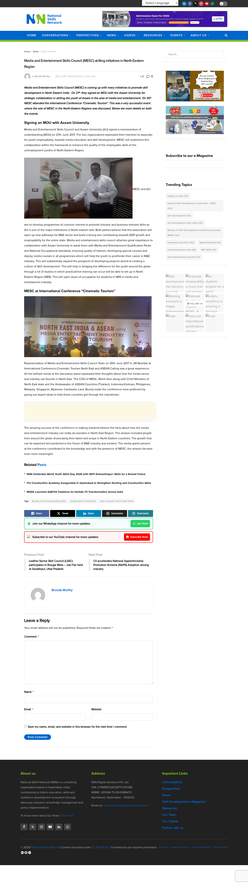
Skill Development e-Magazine (184, 801)
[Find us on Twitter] (195, 3)
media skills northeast (83, 501)
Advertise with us (179, 847)
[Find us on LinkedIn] (184, 3)
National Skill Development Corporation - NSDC (192, 206)
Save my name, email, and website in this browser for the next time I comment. (77, 727)
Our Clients (170, 821)
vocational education (181, 242)
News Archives (49, 51)
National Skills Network (45, 847)
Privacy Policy (220, 847)
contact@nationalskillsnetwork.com (125, 805)
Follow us (196, 303)
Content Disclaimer (201, 847)
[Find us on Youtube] (206, 3)
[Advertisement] (90, 411)
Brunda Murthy (42, 76)
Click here (67, 815)
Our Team (169, 814)
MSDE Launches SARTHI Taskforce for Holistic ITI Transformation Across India (75, 492)
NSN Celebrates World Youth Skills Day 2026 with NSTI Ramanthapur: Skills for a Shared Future (86, 474)
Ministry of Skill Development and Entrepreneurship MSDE (194, 233)
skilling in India (178, 196)
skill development (179, 215)
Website (96, 709)
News (111, 35)
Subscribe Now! (139, 537)
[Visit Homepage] (44, 19)
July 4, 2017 (61, 76)
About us (199, 35)
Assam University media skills (49, 501)
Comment (31, 636)
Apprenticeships (210, 242)
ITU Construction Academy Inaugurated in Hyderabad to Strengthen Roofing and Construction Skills (89, 483)
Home (31, 35)
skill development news (182, 249)
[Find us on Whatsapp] (212, 3)
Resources (153, 35)
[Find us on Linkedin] (58, 827)
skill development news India (185, 222)
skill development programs (184, 257)
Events (176, 35)
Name (29, 692)
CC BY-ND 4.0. (101, 847)
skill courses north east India (116, 501)
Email (29, 709)
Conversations (55, 35)
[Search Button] (226, 35)
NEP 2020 (208, 249)
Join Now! (142, 523)
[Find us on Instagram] (201, 3)
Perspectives (87, 35)
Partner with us (172, 827)
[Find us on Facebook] (190, 3)
